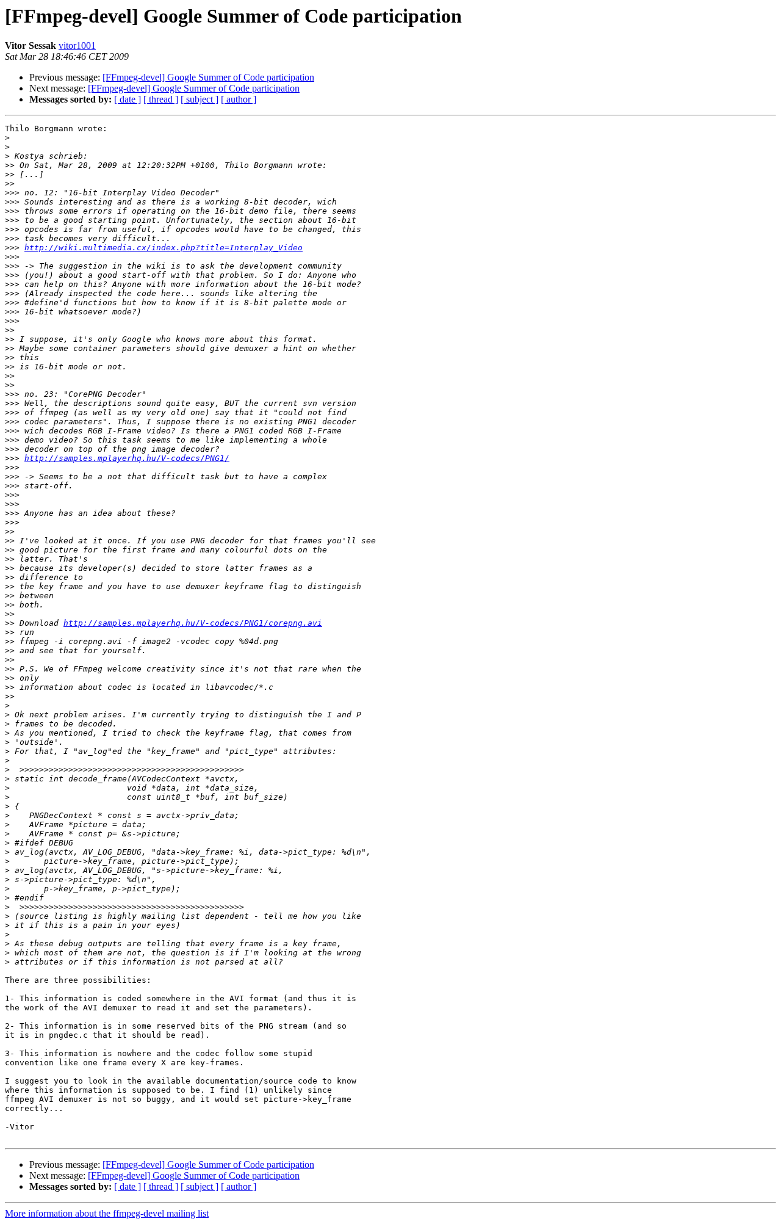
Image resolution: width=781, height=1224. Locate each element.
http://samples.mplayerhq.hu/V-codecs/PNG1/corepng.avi (192, 623)
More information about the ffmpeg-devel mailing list (107, 1213)
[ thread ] (160, 99)
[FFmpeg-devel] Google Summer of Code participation (208, 77)
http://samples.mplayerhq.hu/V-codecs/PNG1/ (126, 458)
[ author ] (238, 99)
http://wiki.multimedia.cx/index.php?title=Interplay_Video (163, 247)
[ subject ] (199, 99)
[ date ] (127, 99)
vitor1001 (77, 45)
